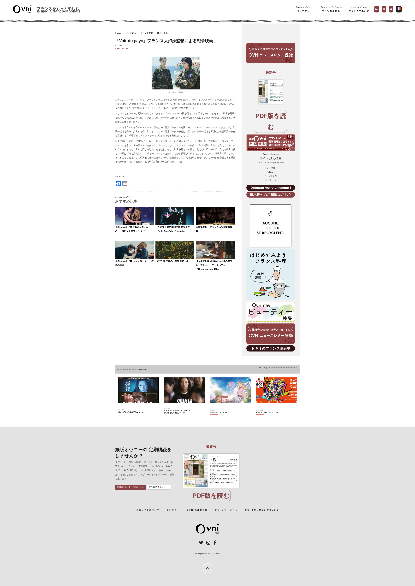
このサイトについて (148, 510)
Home (118, 33)
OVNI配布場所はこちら (159, 487)
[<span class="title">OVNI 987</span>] (270, 92)
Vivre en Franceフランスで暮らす (359, 9)
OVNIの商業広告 (197, 510)
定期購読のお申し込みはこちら (130, 487)
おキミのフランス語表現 (270, 348)
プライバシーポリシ (226, 510)
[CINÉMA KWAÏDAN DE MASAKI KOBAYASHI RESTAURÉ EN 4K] (131, 417)
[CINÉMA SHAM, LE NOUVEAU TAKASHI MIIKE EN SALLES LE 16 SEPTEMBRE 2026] (177, 417)
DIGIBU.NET (142, 369)
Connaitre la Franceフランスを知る (331, 9)
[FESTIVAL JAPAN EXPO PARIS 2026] (221, 417)
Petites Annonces (271, 158)
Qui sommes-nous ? (262, 510)
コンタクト (173, 510)
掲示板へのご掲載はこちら (271, 194)
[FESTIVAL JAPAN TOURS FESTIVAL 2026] (269, 417)
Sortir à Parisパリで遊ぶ (303, 9)
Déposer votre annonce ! (270, 187)
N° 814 (119, 45)
